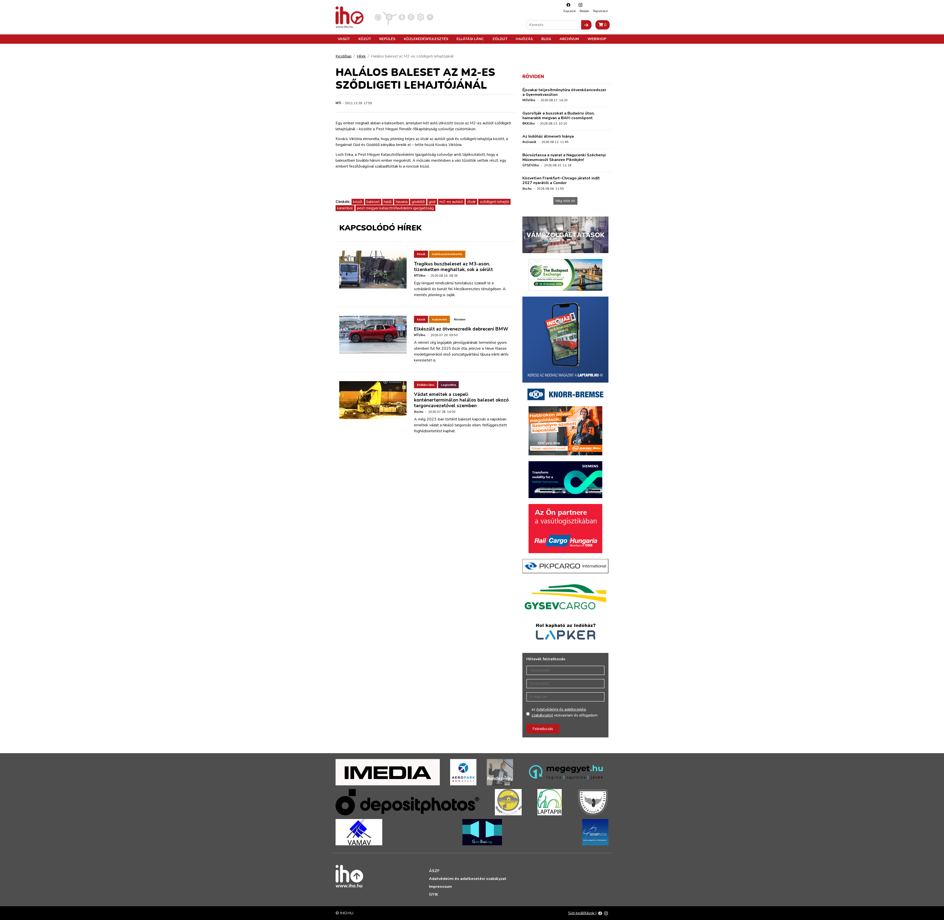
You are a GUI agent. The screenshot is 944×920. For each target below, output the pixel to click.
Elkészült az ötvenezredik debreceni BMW (461, 329)
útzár (471, 201)
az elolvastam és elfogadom (564, 712)
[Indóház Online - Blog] (401, 17)
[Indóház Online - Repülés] (390, 17)
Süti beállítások (581, 913)
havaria (402, 201)
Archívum (569, 38)
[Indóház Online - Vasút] (378, 17)
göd (432, 201)
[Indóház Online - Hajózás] (420, 17)
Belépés (584, 11)
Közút (364, 38)
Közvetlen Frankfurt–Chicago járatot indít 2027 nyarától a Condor (561, 180)
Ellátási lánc (470, 38)
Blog (546, 38)
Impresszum (440, 886)
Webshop (597, 38)
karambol (345, 208)
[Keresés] (586, 24)
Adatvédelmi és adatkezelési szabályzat (467, 878)
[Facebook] (567, 5)
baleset (373, 201)
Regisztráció (600, 11)
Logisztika (448, 385)
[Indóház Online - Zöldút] (411, 17)
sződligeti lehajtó (494, 201)
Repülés (387, 38)
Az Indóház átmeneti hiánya (548, 136)
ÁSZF (434, 871)
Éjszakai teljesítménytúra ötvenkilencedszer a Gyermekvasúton (564, 92)
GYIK (433, 894)
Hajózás (524, 38)
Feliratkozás (542, 729)
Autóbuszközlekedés (447, 254)
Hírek (361, 56)
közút (357, 201)
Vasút (344, 38)
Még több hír (565, 201)
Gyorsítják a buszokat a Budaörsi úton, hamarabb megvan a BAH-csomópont (558, 116)
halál (388, 201)
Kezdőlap (344, 56)
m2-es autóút (451, 201)
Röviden (459, 319)
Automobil (439, 319)
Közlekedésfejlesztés (426, 38)
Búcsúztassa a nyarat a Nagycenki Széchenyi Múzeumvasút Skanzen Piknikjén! (564, 157)
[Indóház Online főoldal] (430, 17)
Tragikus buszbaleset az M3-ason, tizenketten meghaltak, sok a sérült (453, 267)
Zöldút (499, 38)
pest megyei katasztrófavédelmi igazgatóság (395, 208)
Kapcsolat (569, 11)
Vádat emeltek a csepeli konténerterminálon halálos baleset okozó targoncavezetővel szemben (461, 400)
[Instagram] (579, 5)
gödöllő (418, 201)
